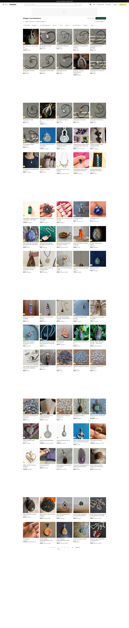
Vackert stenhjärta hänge (28, 440)
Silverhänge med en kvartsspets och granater (97, 317)
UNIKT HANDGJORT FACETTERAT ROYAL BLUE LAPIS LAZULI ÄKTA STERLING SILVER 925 (30, 244)
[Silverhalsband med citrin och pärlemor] (64, 160)
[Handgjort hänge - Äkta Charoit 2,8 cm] (81, 333)
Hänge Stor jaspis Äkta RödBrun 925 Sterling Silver (97, 539)
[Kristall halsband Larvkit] (31, 111)
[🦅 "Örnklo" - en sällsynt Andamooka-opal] (81, 61)
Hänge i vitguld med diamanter (47, 440)
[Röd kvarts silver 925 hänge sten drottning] (64, 209)
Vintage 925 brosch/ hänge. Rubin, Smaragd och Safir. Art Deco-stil (81, 145)
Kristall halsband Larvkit (28, 119)
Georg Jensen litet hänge (96, 440)
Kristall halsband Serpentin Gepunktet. (96, 46)
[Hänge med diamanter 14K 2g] (64, 431)
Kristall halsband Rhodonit (29, 70)
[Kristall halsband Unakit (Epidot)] (48, 61)
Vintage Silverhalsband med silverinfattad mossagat (29, 268)
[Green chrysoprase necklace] (81, 530)
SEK (94, 4)
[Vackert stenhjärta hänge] (31, 431)
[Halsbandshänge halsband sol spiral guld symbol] (48, 259)
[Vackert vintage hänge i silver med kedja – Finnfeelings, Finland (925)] (81, 431)
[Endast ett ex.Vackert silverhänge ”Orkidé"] (64, 259)
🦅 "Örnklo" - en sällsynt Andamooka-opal (78, 71)
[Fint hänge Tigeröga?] (81, 209)
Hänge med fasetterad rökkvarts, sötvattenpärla (64, 466)
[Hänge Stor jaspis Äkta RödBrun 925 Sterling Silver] (98, 530)
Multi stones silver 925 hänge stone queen (46, 219)
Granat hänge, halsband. (78, 415)
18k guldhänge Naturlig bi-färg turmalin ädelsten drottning (80, 170)
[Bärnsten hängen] (64, 333)
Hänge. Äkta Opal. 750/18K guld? (97, 415)
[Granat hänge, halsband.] (81, 406)
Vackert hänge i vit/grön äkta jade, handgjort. (47, 515)
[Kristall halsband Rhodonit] (31, 61)
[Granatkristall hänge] (48, 357)
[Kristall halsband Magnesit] (64, 111)
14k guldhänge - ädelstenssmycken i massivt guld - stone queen (31, 219)
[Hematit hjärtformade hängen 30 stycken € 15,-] (31, 406)
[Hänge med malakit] (98, 259)
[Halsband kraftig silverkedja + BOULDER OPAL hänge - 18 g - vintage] (48, 234)
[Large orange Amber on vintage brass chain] (81, 234)
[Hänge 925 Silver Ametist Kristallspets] (31, 308)
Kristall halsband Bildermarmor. (97, 119)
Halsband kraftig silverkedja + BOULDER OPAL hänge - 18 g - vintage (46, 244)
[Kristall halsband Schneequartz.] (98, 61)
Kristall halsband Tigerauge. (79, 119)
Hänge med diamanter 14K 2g (63, 440)
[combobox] (51, 4)
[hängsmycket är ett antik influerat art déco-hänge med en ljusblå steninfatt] (98, 505)
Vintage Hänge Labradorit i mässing (96, 244)
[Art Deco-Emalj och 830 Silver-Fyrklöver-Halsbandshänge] (81, 505)
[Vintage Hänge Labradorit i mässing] (98, 234)
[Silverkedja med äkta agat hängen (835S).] (81, 259)
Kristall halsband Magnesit (62, 119)
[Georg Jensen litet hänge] (98, 431)
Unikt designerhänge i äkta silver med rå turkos (47, 145)
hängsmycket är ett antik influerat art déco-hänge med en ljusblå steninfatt (97, 515)
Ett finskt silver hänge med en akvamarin (80, 317)
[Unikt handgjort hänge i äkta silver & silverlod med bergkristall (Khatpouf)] (31, 357)
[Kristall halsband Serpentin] (48, 37)
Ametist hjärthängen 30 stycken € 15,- (64, 367)
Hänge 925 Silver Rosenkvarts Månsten (46, 317)
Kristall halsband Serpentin (46, 45)
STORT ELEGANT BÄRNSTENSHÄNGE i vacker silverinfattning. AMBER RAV (63, 539)
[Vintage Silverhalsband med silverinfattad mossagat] (31, 259)
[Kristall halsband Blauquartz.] (64, 37)
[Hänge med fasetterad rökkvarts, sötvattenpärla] (64, 456)
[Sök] (75, 4)
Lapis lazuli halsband (44, 465)
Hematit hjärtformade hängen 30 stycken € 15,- (30, 416)
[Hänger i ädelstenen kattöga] (31, 505)
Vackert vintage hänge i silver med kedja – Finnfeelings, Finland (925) (81, 441)
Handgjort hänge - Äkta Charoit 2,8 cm (81, 342)
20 (72, 547)
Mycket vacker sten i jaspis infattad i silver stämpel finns (96, 466)
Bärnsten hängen (60, 341)
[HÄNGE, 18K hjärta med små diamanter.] (31, 456)
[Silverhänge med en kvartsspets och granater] (98, 308)
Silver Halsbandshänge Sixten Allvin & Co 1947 (63, 515)
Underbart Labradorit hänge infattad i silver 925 (96, 145)
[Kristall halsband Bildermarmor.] (98, 111)
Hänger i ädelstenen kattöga (29, 514)
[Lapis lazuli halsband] (48, 456)
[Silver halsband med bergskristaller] (31, 160)
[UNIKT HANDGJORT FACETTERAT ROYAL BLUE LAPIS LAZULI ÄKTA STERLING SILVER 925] (31, 234)
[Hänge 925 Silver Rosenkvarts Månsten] (48, 308)
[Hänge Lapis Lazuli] (98, 209)
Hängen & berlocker (30, 21)
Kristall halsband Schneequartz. (97, 70)
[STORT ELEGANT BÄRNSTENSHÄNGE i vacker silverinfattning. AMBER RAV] (64, 530)
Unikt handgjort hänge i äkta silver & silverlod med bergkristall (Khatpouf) (30, 367)
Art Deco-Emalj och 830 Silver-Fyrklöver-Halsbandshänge (80, 515)
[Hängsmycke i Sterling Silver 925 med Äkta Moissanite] (64, 135)
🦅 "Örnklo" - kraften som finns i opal (47, 120)
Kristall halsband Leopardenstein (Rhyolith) (80, 46)
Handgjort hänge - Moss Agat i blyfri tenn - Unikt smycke (97, 342)
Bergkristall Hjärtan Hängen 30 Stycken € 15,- (63, 416)
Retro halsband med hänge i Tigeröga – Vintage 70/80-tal (63, 317)
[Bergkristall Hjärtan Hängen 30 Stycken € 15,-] (64, 406)
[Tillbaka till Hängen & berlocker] (24, 22)
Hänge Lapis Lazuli (94, 218)
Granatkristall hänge (44, 366)
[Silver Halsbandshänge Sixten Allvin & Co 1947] (64, 505)
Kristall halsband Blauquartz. (63, 45)
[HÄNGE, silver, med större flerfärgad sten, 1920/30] (31, 333)
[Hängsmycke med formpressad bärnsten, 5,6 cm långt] (64, 234)
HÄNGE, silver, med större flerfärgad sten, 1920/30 (29, 342)
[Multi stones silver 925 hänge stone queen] (48, 209)
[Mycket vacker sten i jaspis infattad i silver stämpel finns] (98, 456)
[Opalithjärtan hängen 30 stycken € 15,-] (81, 357)
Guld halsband (26, 539)
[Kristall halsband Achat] (64, 61)
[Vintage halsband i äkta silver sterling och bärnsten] (48, 406)
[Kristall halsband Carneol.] (31, 135)
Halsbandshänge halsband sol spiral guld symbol (46, 268)
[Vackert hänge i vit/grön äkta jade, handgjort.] (48, 505)
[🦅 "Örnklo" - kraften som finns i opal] (48, 111)
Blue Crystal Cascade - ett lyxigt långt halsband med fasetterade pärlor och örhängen (47, 342)
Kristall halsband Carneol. (28, 144)
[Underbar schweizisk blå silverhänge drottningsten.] (98, 160)
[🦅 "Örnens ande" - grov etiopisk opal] (31, 37)
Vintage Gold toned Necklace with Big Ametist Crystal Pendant (81, 466)
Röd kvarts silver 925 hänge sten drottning (64, 219)
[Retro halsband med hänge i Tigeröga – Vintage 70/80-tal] (64, 308)
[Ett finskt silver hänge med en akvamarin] (81, 308)
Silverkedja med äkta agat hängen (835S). (81, 268)
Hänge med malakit (94, 267)
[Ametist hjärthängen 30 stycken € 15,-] (64, 357)
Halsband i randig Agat (45, 169)
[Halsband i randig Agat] (48, 160)
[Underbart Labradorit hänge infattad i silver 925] (98, 135)
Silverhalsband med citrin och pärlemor (63, 170)
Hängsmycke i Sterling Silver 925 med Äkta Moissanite (64, 145)
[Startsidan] (12, 4)
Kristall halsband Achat (62, 70)
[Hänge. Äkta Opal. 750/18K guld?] (98, 406)
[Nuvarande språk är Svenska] (90, 4)
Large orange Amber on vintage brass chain (80, 244)
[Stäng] (128, 1)
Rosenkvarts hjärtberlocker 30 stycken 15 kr (97, 367)
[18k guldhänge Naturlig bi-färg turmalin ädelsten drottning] (81, 160)
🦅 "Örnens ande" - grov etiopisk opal (30, 46)
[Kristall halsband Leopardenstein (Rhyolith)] (81, 37)
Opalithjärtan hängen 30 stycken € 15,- (81, 367)
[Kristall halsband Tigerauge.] (81, 111)
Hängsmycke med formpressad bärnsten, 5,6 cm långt (63, 244)
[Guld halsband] (31, 530)
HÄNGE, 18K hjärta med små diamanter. (29, 466)
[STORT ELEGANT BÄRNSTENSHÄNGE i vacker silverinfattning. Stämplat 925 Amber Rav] (48, 530)
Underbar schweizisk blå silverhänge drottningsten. (96, 170)
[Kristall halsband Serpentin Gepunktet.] (98, 37)
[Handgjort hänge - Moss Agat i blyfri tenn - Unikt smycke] (98, 333)
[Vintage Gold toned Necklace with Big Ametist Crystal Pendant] (81, 456)
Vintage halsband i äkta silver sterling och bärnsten (46, 416)
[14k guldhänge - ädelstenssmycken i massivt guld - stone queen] (31, 209)
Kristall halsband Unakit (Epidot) (47, 70)
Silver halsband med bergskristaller (31, 169)
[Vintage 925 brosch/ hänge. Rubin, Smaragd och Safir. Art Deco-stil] (81, 135)
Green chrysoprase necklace (79, 539)
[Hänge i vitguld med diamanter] (48, 431)
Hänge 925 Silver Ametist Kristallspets (28, 317)
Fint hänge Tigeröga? (78, 218)
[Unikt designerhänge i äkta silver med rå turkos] (48, 135)
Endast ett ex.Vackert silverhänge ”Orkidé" (64, 268)
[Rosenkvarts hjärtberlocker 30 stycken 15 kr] (98, 357)
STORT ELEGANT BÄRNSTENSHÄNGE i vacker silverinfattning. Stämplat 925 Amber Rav (46, 539)
